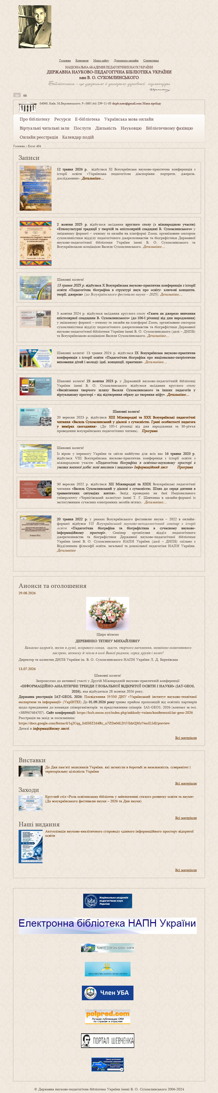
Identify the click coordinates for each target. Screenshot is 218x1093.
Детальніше (66, 550)
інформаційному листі (51, 728)
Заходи (29, 789)
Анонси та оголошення (52, 585)
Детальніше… (93, 178)
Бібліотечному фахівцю (169, 128)
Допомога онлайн (126, 60)
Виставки (32, 759)
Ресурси (62, 119)
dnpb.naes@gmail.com (127, 103)
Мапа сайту (101, 60)
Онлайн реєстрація (39, 137)
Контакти (82, 60)
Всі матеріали (186, 737)
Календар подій (78, 137)
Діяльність (105, 128)
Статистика (151, 60)
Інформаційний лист (150, 467)
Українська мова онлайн (129, 119)
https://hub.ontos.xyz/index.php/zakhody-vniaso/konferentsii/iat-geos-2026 (135, 712)
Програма (149, 430)
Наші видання (39, 823)
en (25, 95)
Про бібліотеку (35, 119)
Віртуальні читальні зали (44, 128)
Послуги (82, 128)
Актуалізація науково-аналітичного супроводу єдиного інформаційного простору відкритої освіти (119, 833)
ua (17, 95)
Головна (65, 60)
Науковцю (131, 128)
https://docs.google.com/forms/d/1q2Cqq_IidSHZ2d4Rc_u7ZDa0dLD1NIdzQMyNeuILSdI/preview (94, 723)
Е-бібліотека (87, 119)
